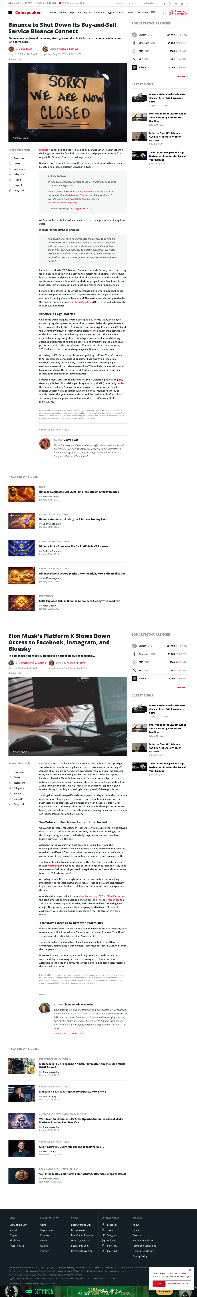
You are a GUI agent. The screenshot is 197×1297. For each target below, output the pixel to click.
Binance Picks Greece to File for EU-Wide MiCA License (73, 546)
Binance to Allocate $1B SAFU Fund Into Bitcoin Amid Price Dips (79, 492)
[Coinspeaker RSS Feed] (187, 3)
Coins (43, 1224)
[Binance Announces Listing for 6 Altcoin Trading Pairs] (21, 521)
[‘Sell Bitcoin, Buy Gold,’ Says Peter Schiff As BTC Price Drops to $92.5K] (21, 1176)
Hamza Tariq (49, 1096)
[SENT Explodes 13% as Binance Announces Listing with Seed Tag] (21, 603)
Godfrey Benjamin (51, 523)
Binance (43, 149)
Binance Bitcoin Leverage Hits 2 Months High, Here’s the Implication (82, 573)
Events (43, 1240)
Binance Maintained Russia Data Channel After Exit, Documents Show (167, 98)
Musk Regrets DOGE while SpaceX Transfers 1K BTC (71, 1146)
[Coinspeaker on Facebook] (165, 3)
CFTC (93, 330)
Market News (46, 596)
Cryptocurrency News (51, 429)
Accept (158, 1284)
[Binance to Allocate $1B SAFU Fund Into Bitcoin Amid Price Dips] (21, 494)
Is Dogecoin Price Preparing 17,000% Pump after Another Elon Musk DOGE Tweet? (82, 1065)
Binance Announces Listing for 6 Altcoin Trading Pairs (73, 519)
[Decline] (189, 1270)
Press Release (17, 1245)
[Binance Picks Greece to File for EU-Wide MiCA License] (21, 549)
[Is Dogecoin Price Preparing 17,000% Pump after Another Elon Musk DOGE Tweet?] (21, 1066)
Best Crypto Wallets (81, 1250)
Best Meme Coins (80, 1245)
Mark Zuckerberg (88, 896)
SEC (118, 326)
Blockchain (15, 1240)
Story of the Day (62, 1059)
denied (121, 383)
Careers (137, 1235)
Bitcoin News (46, 1169)
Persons (44, 1235)
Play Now (164, 1291)
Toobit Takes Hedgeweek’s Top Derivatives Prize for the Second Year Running (167, 156)
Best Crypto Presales (82, 1235)
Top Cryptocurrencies (151, 23)
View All (181, 76)
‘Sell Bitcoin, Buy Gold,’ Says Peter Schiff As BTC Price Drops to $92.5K (82, 1174)
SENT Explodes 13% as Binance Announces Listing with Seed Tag (79, 601)
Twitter (17, 163)
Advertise (149, 3)
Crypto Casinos (115, 12)
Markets (14, 1229)
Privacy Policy (140, 1256)
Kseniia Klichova (69, 48)
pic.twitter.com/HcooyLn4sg (62, 202)
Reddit (17, 179)
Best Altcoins (78, 1229)
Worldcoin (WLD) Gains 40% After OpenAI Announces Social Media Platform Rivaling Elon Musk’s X (81, 1120)
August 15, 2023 (83, 208)
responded (114, 899)
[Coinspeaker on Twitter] (170, 3)
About (119, 3)
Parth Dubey (49, 605)
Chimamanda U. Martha (32, 662)
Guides (62, 12)
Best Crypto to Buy (81, 1224)
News (53, 12)
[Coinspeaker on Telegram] (176, 3)
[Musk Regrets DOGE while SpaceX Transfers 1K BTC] (21, 1149)
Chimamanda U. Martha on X (69, 1033)
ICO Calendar (96, 12)
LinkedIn (18, 185)
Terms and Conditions (144, 1245)
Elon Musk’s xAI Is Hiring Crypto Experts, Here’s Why (72, 1091)
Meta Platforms (115, 896)
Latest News (142, 84)
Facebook (19, 158)
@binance (87, 191)
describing (53, 865)
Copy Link (18, 190)
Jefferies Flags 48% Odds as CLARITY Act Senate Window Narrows (165, 137)
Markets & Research (136, 12)
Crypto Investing (78, 12)
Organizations (47, 1229)
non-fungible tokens (81, 301)
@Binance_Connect (78, 195)
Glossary (45, 1250)
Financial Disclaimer (143, 1250)
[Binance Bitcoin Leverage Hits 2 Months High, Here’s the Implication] (21, 576)
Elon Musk (45, 763)
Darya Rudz (25, 48)
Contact (133, 3)
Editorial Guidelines (143, 1240)
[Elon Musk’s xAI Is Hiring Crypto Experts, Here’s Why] (21, 1094)
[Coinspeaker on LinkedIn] (182, 3)
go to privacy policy (178, 1284)
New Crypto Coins (80, 1240)
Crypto (13, 1235)
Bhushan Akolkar (51, 496)
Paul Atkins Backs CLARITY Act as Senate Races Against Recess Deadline (167, 117)
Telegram (19, 174)
